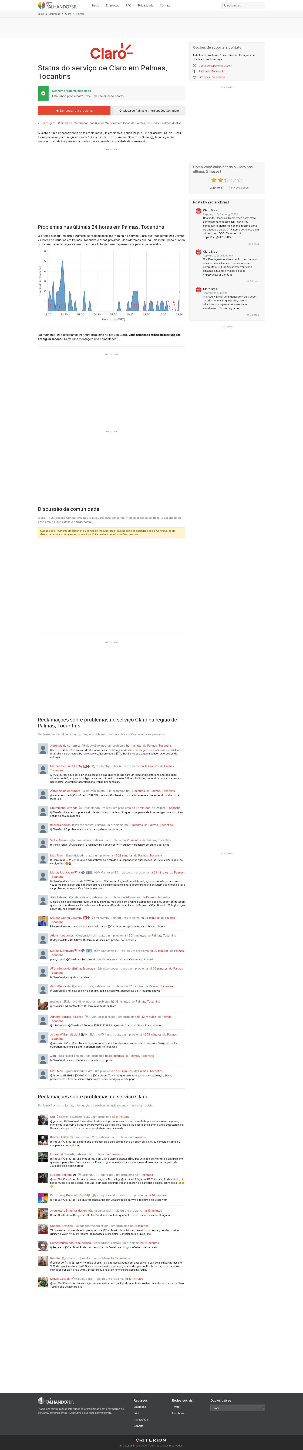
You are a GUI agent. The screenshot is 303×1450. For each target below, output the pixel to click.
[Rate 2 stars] (221, 180)
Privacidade (145, 5)
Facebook (178, 1413)
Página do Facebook (211, 71)
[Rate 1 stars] (214, 180)
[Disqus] (111, 585)
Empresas (112, 5)
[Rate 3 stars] (227, 180)
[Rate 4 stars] (234, 180)
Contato (165, 5)
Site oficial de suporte (212, 77)
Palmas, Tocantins (159, 745)
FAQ (128, 5)
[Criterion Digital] (151, 1440)
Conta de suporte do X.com (215, 65)
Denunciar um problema (76, 110)
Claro (68, 13)
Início (95, 5)
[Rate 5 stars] (240, 180)
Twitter (176, 1406)
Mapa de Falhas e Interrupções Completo (151, 110)
